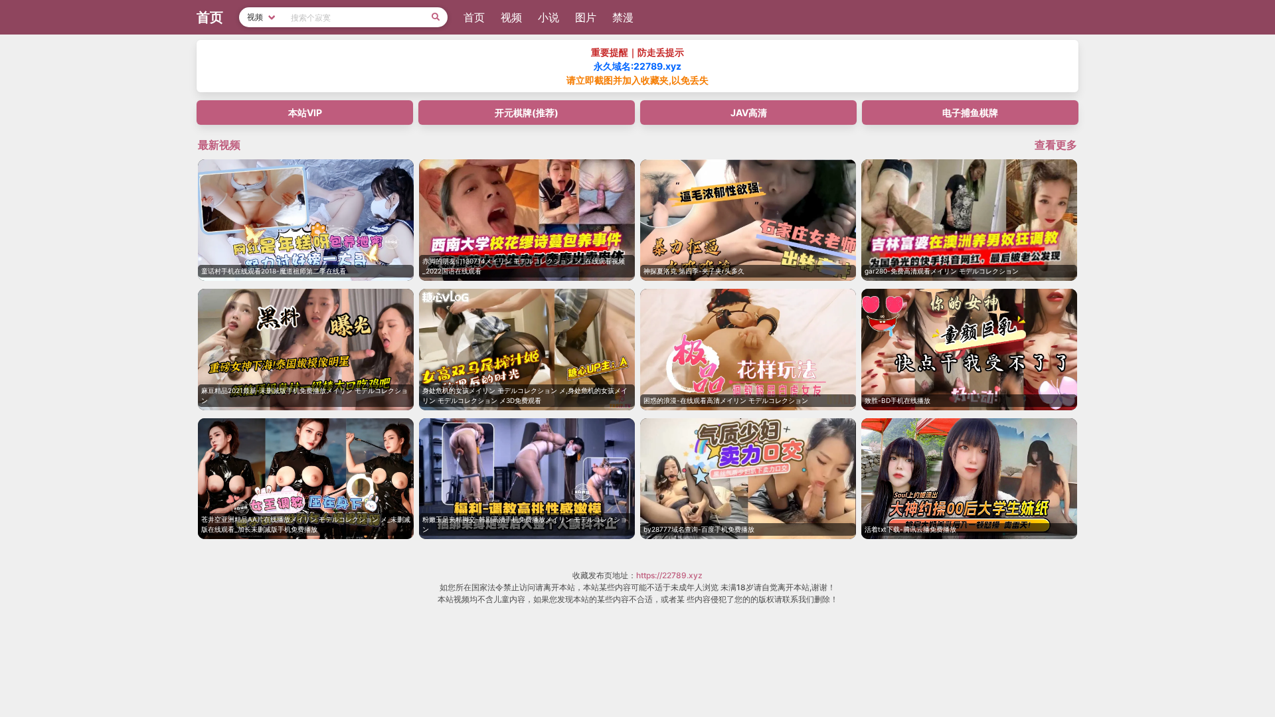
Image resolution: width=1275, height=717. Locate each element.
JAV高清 (748, 112)
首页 (474, 17)
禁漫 (623, 17)
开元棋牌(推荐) (526, 112)
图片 (585, 17)
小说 (548, 17)
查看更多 (1056, 144)
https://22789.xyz (669, 575)
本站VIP (305, 112)
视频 (511, 17)
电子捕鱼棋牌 (970, 112)
